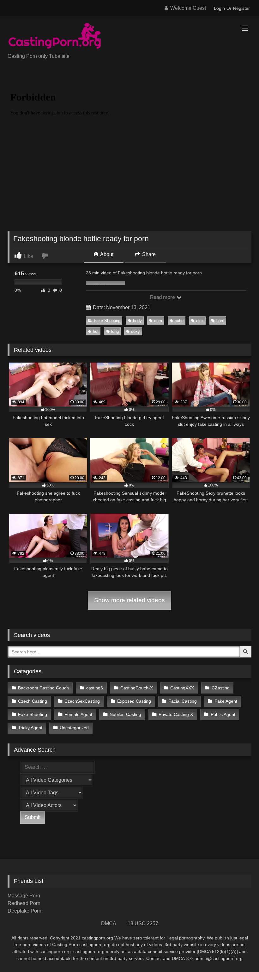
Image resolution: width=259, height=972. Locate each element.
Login (219, 8)
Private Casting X (176, 714)
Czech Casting (32, 701)
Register (241, 8)
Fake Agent (225, 701)
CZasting (221, 687)
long (115, 331)
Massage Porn (24, 895)
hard (220, 320)
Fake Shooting (107, 320)
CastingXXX (182, 687)
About (106, 254)
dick (200, 320)
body (137, 320)
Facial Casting (182, 701)
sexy (135, 331)
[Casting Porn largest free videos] (129, 36)
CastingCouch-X (136, 687)
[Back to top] (239, 953)
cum (158, 320)
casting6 (94, 687)
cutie (179, 320)
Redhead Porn (24, 903)
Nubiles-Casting (125, 714)
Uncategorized (74, 727)
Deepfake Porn (24, 911)
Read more (163, 297)
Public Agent (223, 714)
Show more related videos (129, 600)
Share (148, 254)
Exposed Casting (134, 701)
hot (96, 331)
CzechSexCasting (82, 701)
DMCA (108, 923)
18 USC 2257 (143, 923)
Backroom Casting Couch (43, 687)
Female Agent (78, 714)
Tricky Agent (30, 727)
